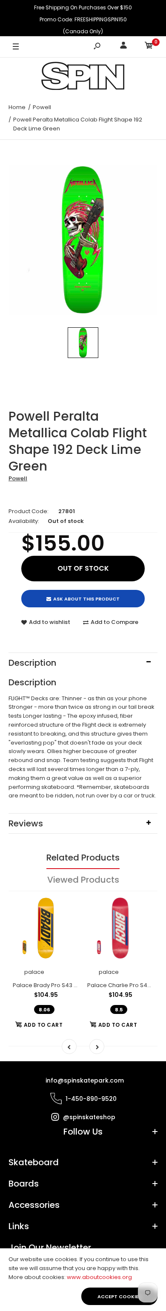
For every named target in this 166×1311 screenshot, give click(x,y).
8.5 (119, 1009)
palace (34, 972)
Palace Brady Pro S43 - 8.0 (49, 985)
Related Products (83, 857)
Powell (18, 478)
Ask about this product (86, 598)
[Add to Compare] (67, 924)
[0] (149, 46)
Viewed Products (83, 880)
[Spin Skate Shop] (83, 77)
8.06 (44, 1009)
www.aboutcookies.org (99, 1277)
